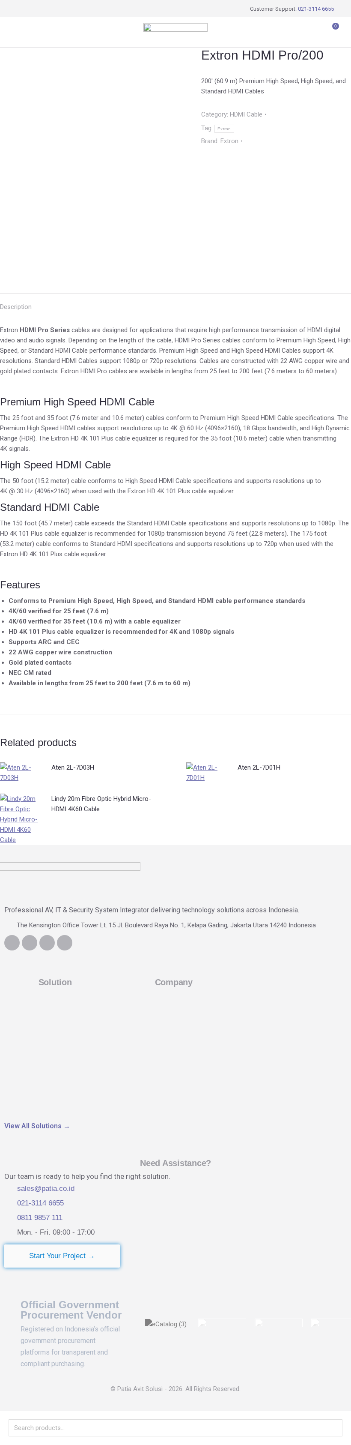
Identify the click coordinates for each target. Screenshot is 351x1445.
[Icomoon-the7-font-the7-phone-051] (29, 942)
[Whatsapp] (47, 942)
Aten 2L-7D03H (72, 767)
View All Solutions (38, 1126)
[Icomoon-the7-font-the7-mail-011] (64, 942)
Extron (224, 128)
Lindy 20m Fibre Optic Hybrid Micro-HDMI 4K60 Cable (101, 804)
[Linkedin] (12, 942)
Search (333, 1427)
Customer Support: (292, 9)
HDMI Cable (246, 114)
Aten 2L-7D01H (259, 767)
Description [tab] (16, 307)
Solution (55, 982)
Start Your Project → (62, 1256)
